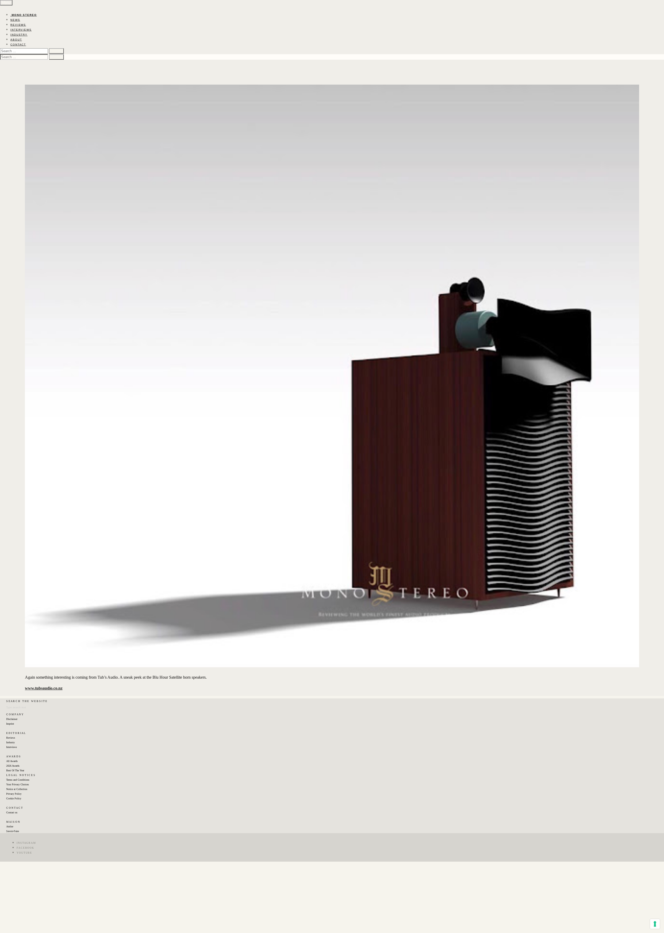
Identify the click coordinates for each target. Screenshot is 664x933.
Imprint (10, 723)
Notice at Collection (16, 789)
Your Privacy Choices (17, 784)
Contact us (11, 812)
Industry (10, 742)
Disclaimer (11, 719)
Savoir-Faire (12, 831)
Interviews (11, 747)
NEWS (15, 19)
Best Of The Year (15, 770)
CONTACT (18, 44)
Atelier (9, 826)
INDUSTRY (18, 34)
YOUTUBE (24, 852)
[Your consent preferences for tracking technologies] (655, 924)
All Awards (12, 761)
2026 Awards (12, 765)
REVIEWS (18, 24)
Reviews (10, 737)
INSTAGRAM (26, 842)
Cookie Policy (13, 798)
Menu (6, 3)
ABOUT (16, 39)
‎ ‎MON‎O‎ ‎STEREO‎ (23, 14)
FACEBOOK (25, 847)
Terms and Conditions (17, 779)
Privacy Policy (14, 793)
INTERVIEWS (21, 29)
